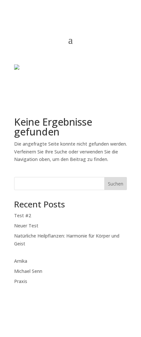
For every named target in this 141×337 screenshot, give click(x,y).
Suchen (115, 184)
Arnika (20, 261)
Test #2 (22, 215)
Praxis (20, 281)
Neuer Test (26, 225)
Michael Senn (28, 271)
